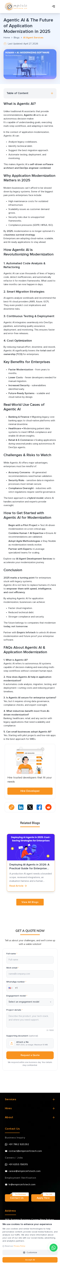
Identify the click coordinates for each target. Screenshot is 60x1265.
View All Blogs (30, 902)
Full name (11, 954)
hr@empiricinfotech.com (22, 1184)
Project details (14, 1010)
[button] (10, 988)
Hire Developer (30, 791)
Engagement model (16, 996)
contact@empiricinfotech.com (25, 1151)
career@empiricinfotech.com (24, 1171)
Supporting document (22, 1036)
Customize (32, 1252)
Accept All (30, 1260)
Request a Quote (30, 1055)
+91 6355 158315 (18, 1164)
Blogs (17, 37)
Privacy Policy (19, 1246)
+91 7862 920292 (19, 1144)
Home (7, 37)
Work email (12, 968)
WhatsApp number (16, 982)
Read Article (16, 886)
